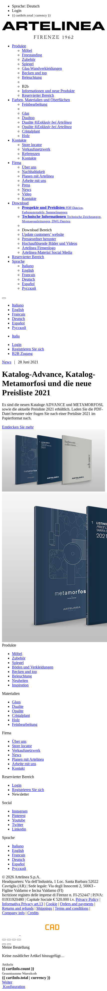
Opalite (17, 711)
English (18, 850)
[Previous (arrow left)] (4, 944)
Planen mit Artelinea (28, 759)
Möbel (17, 654)
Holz (16, 720)
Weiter (7, 982)
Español (18, 864)
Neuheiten (20, 680)
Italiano (18, 846)
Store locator (22, 746)
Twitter (17, 825)
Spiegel (18, 663)
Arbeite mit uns (24, 764)
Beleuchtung (22, 676)
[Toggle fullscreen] (14, 939)
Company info (13, 913)
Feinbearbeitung (24, 724)
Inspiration (20, 685)
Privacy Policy (87, 899)
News (6, 362)
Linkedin (19, 829)
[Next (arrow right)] (9, 944)
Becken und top (24, 671)
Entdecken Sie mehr (18, 427)
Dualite (17, 706)
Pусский (19, 868)
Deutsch (18, 859)
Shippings (44, 908)
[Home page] (53, 37)
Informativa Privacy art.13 (22, 904)
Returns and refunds (18, 908)
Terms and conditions (71, 908)
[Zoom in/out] (19, 939)
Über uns (19, 741)
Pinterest (18, 816)
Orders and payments (76, 904)
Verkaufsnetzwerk (26, 750)
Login (16, 785)
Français (18, 855)
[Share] (9, 939)
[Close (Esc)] (4, 939)
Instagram (19, 811)
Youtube (18, 820)
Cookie (51, 904)
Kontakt (18, 768)
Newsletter (20, 794)
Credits (33, 913)
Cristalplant (21, 715)
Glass (16, 702)
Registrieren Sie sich (28, 790)
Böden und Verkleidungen (32, 667)
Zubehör (18, 658)
